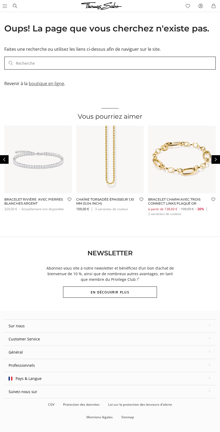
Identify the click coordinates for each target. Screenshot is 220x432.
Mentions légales (99, 417)
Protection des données (81, 404)
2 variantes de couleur (164, 214)
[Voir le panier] (213, 6)
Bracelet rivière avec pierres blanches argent (33, 201)
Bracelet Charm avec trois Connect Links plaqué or (174, 201)
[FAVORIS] (187, 6)
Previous (4, 159)
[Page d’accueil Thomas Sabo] (15, 6)
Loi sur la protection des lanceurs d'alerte (140, 404)
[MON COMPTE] (200, 6)
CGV (51, 404)
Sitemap (127, 417)
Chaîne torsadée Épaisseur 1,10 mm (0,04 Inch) (105, 201)
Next (215, 159)
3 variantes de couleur (111, 209)
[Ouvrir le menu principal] (4, 6)
